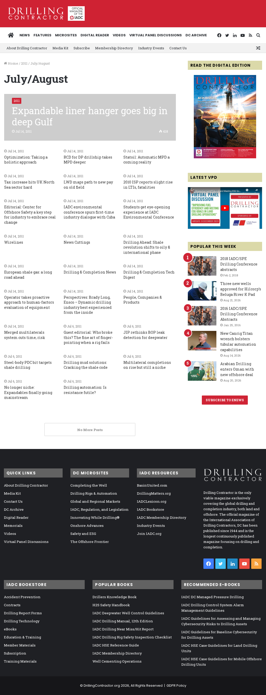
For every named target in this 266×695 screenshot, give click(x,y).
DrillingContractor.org (102, 685)
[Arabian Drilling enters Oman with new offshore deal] (202, 371)
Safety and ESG (83, 533)
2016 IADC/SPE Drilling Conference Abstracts (238, 314)
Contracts (12, 605)
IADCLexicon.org (151, 501)
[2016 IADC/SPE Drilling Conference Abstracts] (202, 315)
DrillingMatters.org (154, 493)
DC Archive (196, 35)
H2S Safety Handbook (111, 605)
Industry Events (151, 48)
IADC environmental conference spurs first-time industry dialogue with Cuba (89, 212)
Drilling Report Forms (23, 613)
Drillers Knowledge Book (114, 597)
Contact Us (178, 48)
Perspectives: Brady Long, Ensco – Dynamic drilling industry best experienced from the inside (88, 305)
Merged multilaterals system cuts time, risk (24, 335)
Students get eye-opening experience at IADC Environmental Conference (148, 212)
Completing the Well (88, 485)
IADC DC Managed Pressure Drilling (212, 597)
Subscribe (82, 48)
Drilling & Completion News (90, 272)
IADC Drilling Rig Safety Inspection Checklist (132, 637)
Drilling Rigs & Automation (93, 493)
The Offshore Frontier (89, 541)
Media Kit (60, 48)
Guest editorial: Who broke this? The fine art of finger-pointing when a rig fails (88, 337)
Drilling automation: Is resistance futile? (85, 390)
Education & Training (22, 637)
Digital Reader (95, 35)
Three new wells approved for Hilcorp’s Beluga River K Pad (240, 289)
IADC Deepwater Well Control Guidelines (128, 613)
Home (12, 63)
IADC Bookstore (150, 509)
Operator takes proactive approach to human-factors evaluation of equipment (29, 302)
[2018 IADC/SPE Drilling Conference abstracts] (202, 266)
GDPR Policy (176, 685)
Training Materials (20, 661)
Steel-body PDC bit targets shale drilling (28, 365)
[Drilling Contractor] (44, 13)
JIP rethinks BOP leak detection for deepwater (145, 335)
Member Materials (20, 645)
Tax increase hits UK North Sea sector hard (29, 185)
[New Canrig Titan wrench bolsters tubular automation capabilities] (202, 340)
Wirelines (13, 242)
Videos (119, 35)
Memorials (13, 525)
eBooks (10, 629)
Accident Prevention (22, 597)
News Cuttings (77, 242)
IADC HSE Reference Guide (115, 645)
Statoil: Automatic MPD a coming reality (146, 160)
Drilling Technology (21, 621)
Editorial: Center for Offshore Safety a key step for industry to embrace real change (30, 215)
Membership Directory (114, 48)
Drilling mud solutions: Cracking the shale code (86, 365)
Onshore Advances (87, 525)
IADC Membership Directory (161, 517)
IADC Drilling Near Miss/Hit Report (123, 629)
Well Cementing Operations (117, 661)
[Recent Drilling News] (225, 157)
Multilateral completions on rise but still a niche (147, 365)
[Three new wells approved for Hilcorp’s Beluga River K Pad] (202, 291)
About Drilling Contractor (26, 48)
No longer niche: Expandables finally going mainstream (28, 392)
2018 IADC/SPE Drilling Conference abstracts (238, 264)
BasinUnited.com (152, 485)
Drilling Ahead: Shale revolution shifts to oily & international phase (146, 247)
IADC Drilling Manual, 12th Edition (122, 621)
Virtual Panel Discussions (155, 35)
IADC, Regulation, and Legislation (99, 509)
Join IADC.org (149, 533)
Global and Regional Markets (95, 501)
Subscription (15, 653)
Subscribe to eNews (225, 400)
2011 (24, 63)
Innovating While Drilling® (94, 517)
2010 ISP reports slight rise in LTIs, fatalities (148, 185)
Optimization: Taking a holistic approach (26, 160)
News (24, 35)
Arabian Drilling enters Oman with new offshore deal (237, 369)
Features (42, 35)
